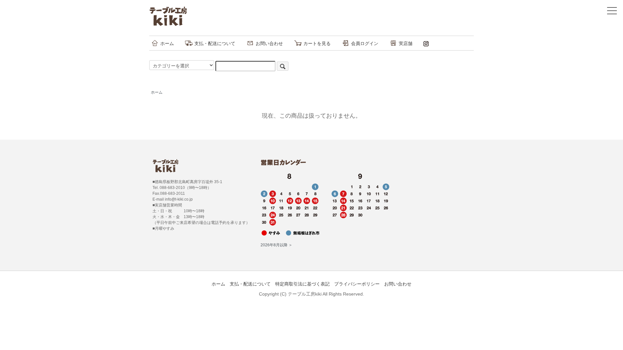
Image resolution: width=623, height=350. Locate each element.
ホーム (167, 43)
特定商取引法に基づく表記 (302, 283)
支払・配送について (214, 43)
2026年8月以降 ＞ (276, 245)
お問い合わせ (269, 43)
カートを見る (317, 43)
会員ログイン (364, 43)
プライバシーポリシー (357, 283)
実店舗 (405, 43)
